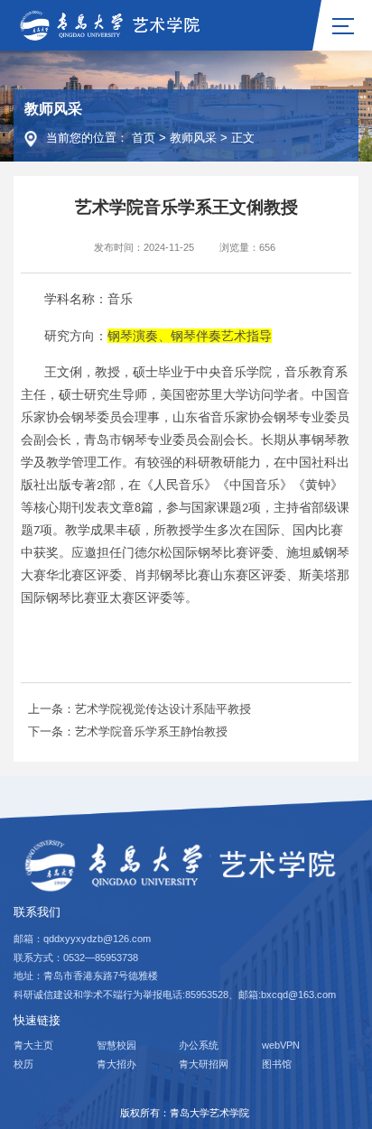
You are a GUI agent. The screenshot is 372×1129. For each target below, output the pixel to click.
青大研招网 (203, 1064)
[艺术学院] (113, 24)
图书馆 (277, 1064)
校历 (23, 1064)
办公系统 (199, 1045)
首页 (143, 137)
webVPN (281, 1045)
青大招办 (116, 1064)
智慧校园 (116, 1045)
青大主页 (33, 1045)
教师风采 (193, 137)
